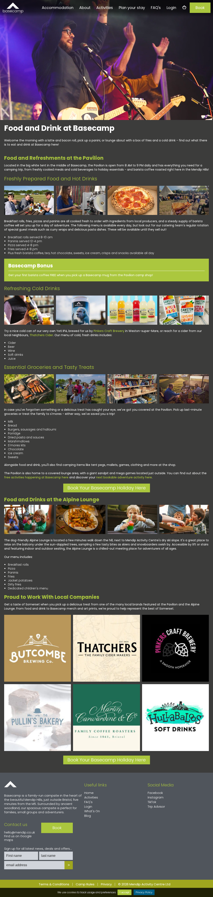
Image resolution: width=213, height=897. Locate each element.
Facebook (155, 793)
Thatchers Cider (41, 335)
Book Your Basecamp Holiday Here (106, 488)
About (84, 7)
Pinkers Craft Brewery (109, 331)
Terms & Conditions (54, 884)
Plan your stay (132, 7)
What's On (92, 811)
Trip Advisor (156, 806)
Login (171, 7)
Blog (87, 815)
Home (10, 784)
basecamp (12, 11)
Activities (104, 7)
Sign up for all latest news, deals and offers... (38, 849)
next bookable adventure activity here (124, 477)
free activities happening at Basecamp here (36, 477)
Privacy (106, 884)
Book (200, 7)
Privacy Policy (144, 892)
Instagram (155, 797)
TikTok (152, 802)
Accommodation (57, 7)
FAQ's (156, 7)
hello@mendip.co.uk (19, 832)
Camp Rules (85, 884)
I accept (124, 892)
